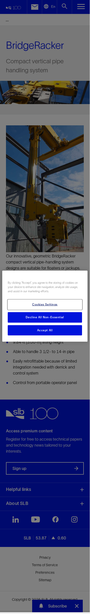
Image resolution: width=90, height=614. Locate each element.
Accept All (45, 330)
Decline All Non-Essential (45, 317)
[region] (45, 306)
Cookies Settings (45, 304)
